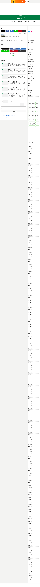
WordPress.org (31, 579)
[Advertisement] (20, 8)
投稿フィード (31, 575)
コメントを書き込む (14, 111)
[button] (24, 31)
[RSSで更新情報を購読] (14, 55)
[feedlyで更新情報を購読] (13, 55)
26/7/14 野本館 (30, 42)
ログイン (30, 573)
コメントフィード (31, 577)
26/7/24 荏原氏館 (31, 40)
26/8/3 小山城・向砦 (31, 37)
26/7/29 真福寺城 (31, 38)
